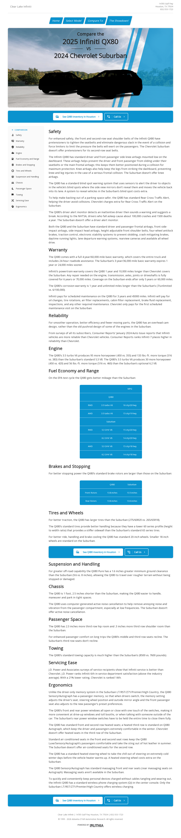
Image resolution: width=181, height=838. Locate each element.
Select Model (74, 20)
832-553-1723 (166, 9)
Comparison (21, 130)
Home (56, 20)
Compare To (96, 20)
